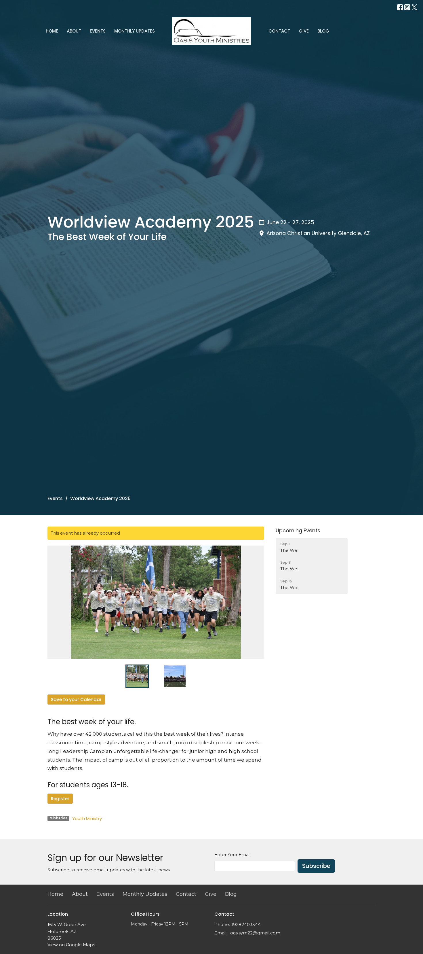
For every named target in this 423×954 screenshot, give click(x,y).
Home (52, 31)
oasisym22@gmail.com (255, 933)
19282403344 (246, 924)
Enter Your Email (232, 854)
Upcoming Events (298, 530)
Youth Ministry (87, 818)
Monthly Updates (134, 31)
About (74, 31)
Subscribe (316, 866)
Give (304, 31)
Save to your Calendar (76, 699)
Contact (279, 31)
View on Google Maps (71, 944)
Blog (323, 31)
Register (60, 799)
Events (98, 31)
